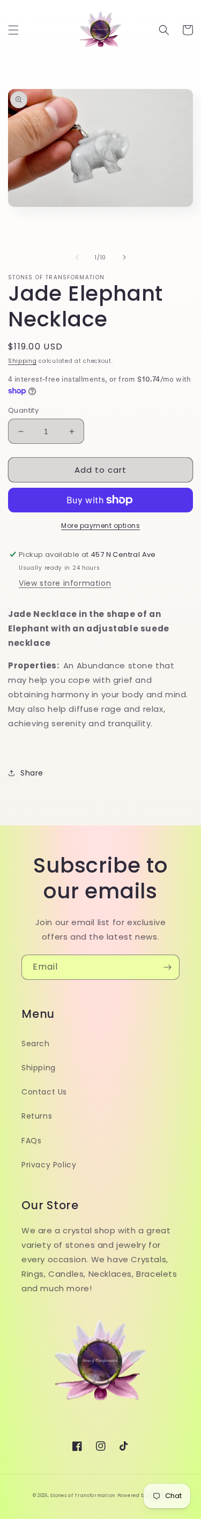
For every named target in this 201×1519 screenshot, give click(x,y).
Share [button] (31, 773)
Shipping (22, 361)
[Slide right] (124, 257)
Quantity (23, 410)
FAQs (31, 1140)
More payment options (100, 525)
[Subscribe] (167, 967)
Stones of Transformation (82, 1495)
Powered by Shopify (143, 1495)
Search (35, 1043)
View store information (65, 583)
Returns (36, 1116)
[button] (13, 30)
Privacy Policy (48, 1164)
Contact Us (44, 1091)
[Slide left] (77, 257)
